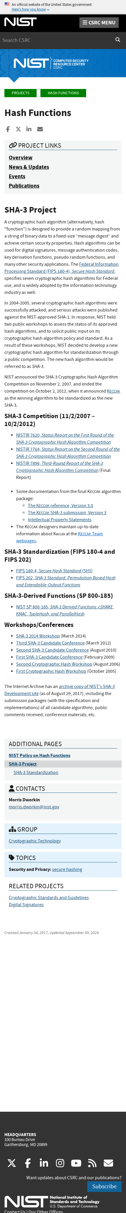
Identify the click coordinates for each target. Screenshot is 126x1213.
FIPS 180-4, (54, 571)
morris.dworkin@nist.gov (34, 807)
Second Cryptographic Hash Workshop (54, 664)
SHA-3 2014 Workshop (38, 636)
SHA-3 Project (23, 764)
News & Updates (29, 167)
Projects (20, 93)
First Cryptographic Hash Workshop (51, 671)
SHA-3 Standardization (35, 772)
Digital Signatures (26, 905)
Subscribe (104, 1186)
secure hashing (67, 869)
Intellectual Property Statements (59, 520)
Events (17, 176)
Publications (24, 185)
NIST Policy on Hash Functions (39, 755)
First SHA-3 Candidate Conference (49, 657)
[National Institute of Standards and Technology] (52, 1201)
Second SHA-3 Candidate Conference (52, 650)
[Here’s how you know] (63, 7)
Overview (21, 157)
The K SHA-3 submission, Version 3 (67, 513)
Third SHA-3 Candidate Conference (50, 643)
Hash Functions (63, 93)
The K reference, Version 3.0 (60, 506)
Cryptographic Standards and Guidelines (49, 898)
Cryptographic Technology (35, 841)
